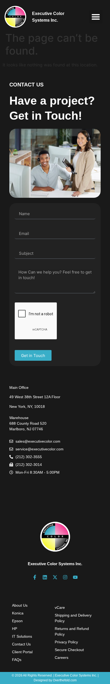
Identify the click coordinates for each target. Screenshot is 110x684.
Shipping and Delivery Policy (73, 618)
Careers (61, 657)
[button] (96, 17)
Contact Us (21, 644)
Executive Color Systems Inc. (55, 563)
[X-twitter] (55, 577)
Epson (17, 621)
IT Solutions (22, 636)
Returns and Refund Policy (72, 631)
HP (14, 628)
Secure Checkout (69, 650)
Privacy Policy (66, 642)
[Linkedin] (44, 577)
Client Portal (22, 652)
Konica (17, 613)
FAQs (16, 660)
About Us (20, 605)
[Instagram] (65, 577)
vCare (60, 607)
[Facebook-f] (34, 577)
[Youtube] (75, 577)
